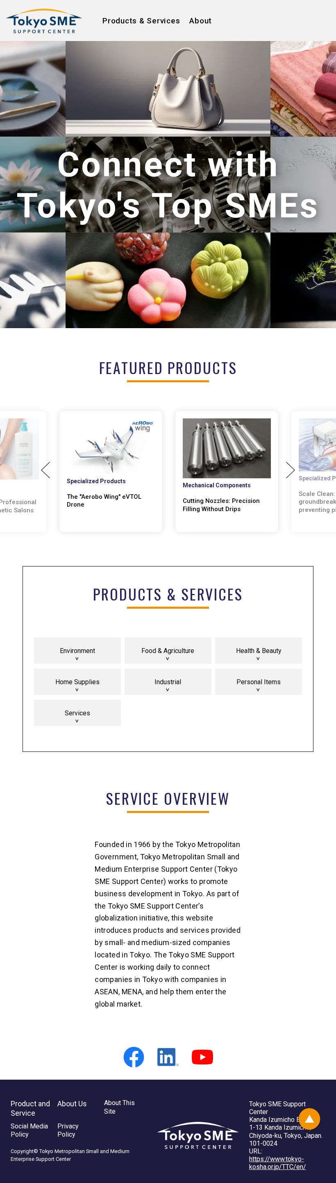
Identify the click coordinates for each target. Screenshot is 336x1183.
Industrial (167, 682)
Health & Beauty (259, 651)
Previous (45, 470)
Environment (77, 651)
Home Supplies (77, 682)
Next (290, 470)
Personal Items (258, 682)
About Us (72, 1103)
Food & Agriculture (167, 651)
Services (77, 713)
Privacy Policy (68, 1130)
